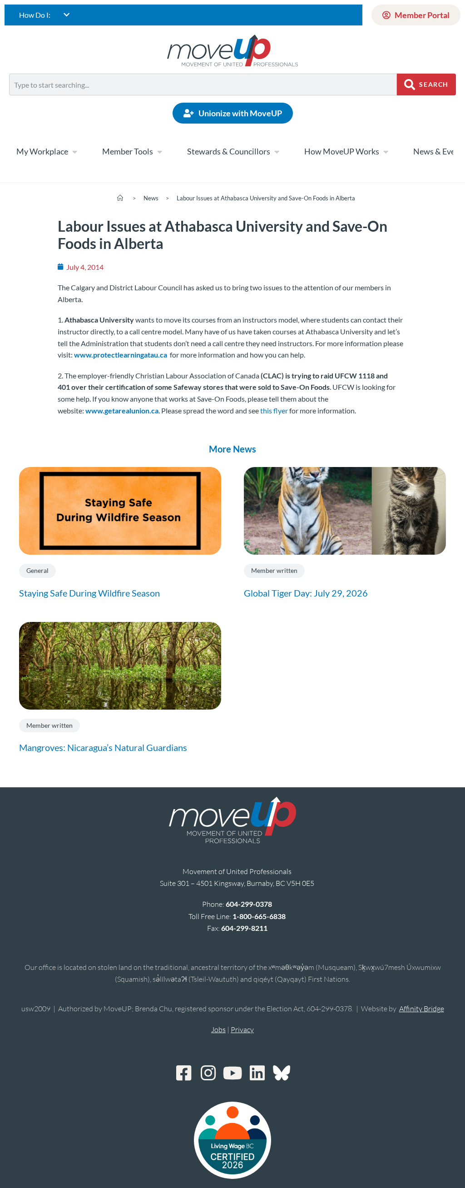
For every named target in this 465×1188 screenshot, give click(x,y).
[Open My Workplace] (74, 152)
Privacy (242, 1029)
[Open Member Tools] (159, 152)
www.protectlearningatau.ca (120, 354)
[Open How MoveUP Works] (385, 152)
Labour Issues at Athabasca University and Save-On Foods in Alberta (266, 198)
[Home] (120, 198)
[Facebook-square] (183, 1073)
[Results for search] (203, 100)
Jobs (218, 1029)
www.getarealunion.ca (121, 410)
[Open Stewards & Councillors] (276, 152)
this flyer (273, 410)
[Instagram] (208, 1073)
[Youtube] (232, 1073)
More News (232, 448)
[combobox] (203, 84)
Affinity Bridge (421, 1008)
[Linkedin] (257, 1073)
